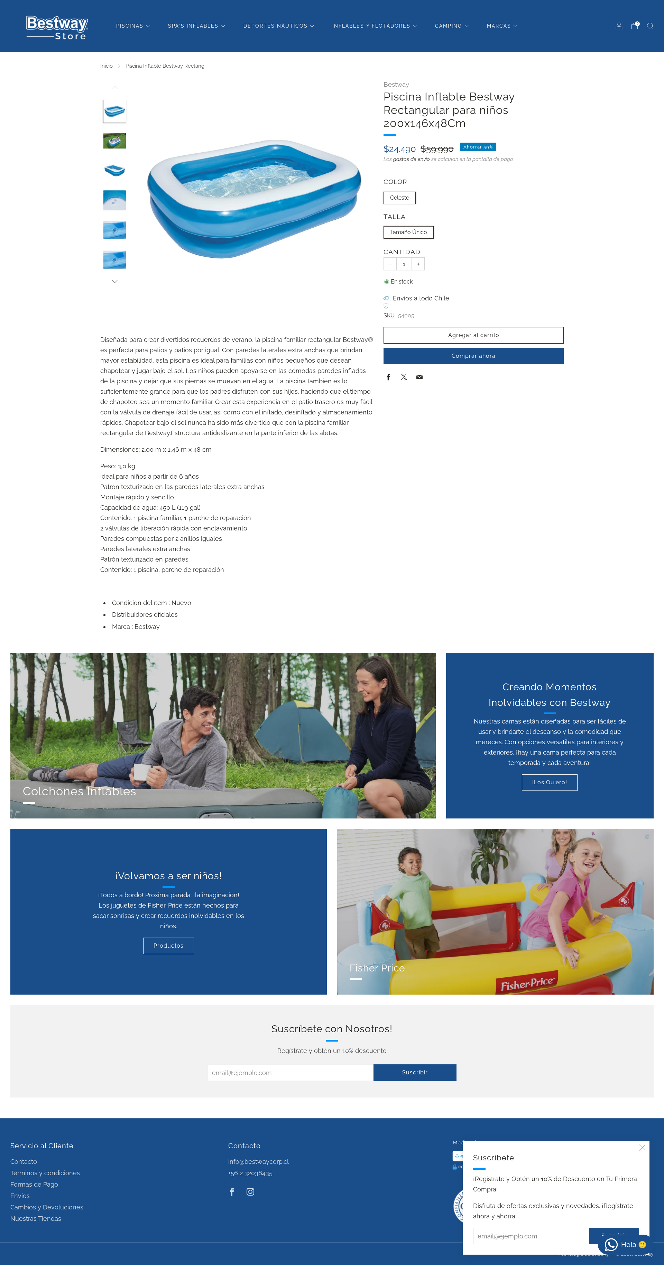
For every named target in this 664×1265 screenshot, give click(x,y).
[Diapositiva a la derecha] (114, 281)
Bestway (396, 84)
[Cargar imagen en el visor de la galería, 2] (115, 141)
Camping (448, 26)
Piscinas (130, 26)
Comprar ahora (474, 355)
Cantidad (402, 252)
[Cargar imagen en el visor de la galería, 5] (115, 230)
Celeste (399, 197)
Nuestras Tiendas (35, 1218)
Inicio (106, 66)
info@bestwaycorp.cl (258, 1161)
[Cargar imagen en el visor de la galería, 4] (115, 200)
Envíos (20, 1195)
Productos (169, 945)
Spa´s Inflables (193, 26)
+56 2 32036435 (250, 1173)
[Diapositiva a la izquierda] (114, 90)
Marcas (499, 26)
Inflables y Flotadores (371, 26)
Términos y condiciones (45, 1173)
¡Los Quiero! (549, 782)
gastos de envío (411, 159)
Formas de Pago (34, 1184)
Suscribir (415, 1072)
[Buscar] (650, 25)
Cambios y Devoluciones (46, 1207)
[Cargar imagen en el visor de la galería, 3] (115, 170)
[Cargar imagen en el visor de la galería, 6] (115, 259)
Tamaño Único (408, 232)
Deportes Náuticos (275, 26)
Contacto (23, 1161)
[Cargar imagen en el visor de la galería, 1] (115, 111)
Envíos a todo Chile (421, 298)
